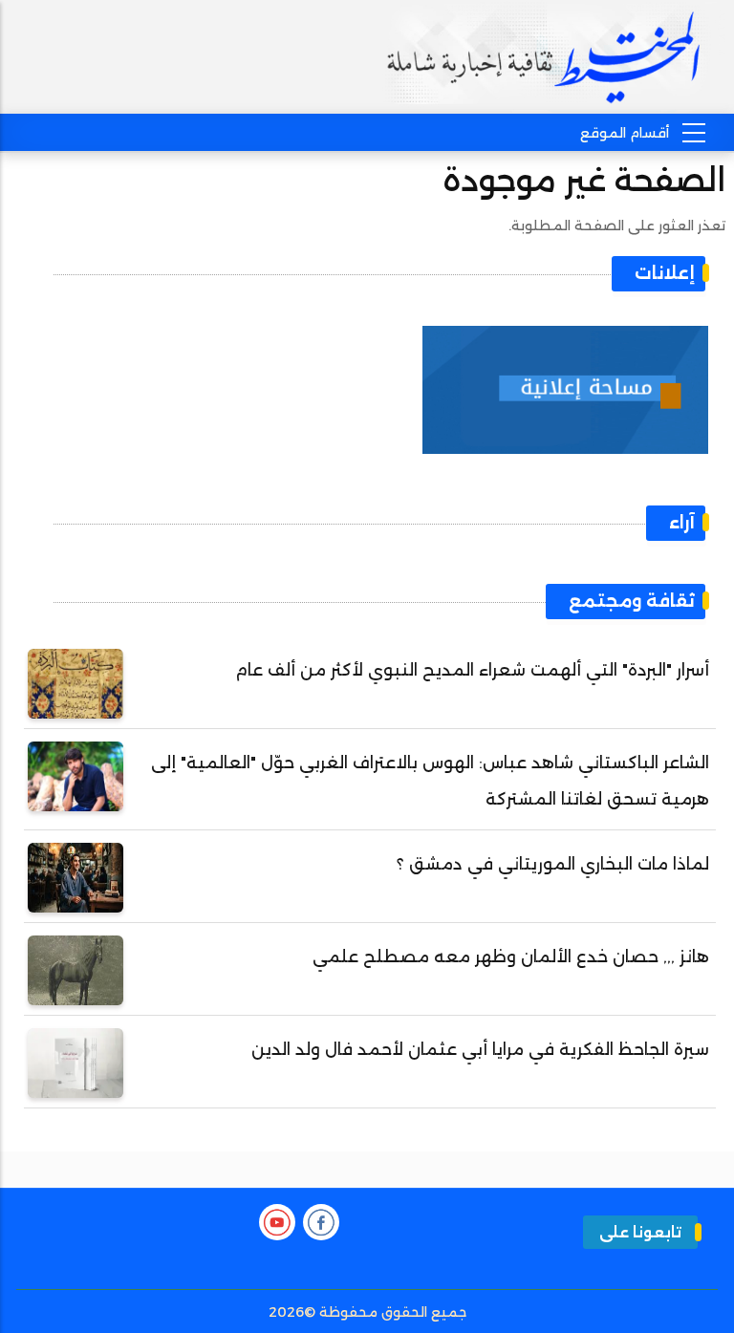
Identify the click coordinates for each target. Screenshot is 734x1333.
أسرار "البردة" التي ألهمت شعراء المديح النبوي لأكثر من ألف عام (472, 669)
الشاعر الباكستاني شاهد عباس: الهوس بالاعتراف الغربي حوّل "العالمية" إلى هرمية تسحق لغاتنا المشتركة (430, 780)
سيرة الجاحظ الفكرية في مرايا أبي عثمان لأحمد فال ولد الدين (480, 1049)
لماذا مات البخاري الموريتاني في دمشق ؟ (553, 863)
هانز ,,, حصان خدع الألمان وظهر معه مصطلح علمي (511, 956)
